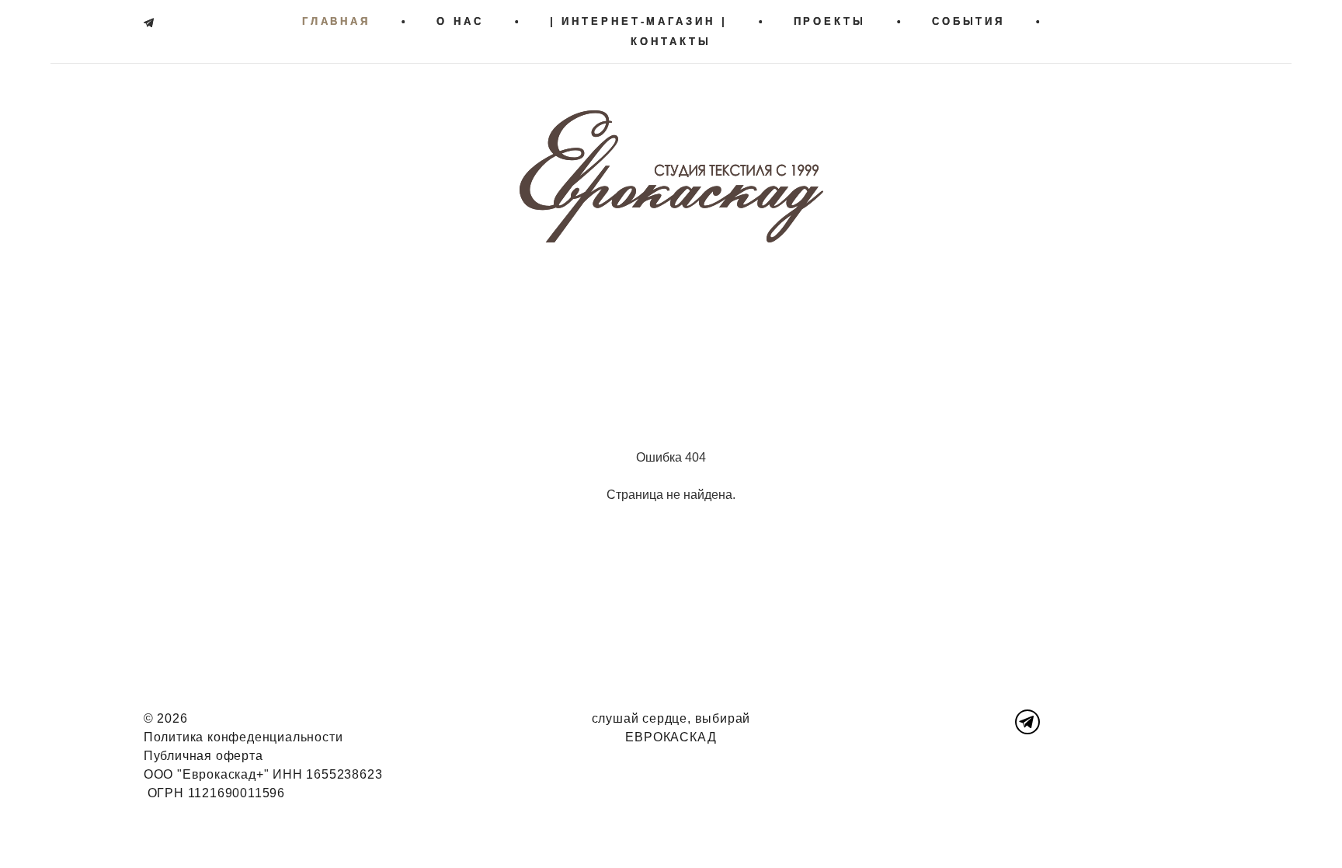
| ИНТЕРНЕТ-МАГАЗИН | (639, 21)
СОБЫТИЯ (968, 21)
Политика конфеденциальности (243, 737)
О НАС (460, 21)
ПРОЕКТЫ (830, 21)
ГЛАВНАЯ (336, 21)
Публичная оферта (203, 755)
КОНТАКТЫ (671, 41)
